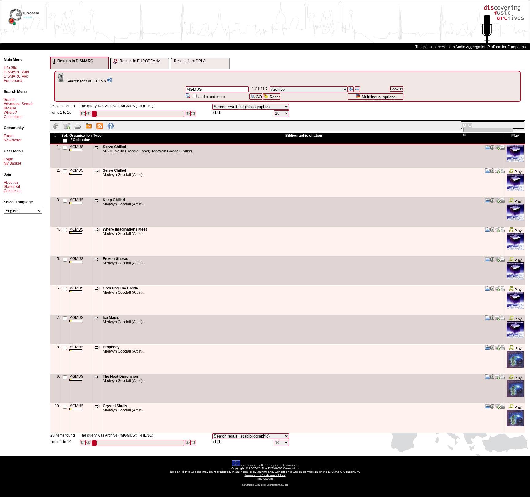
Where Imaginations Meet (125, 229)
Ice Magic (111, 317)
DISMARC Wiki (16, 72)
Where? (10, 112)
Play (517, 172)
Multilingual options (378, 97)
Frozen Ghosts (115, 259)
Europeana (13, 80)
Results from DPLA (189, 61)
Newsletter (12, 140)
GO (258, 97)
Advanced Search (18, 104)
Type (97, 135)
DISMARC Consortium (283, 468)
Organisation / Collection (80, 137)
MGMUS (76, 147)
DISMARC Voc (16, 76)
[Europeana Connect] (23, 25)
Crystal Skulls (115, 406)
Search (10, 99)
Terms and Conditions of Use (265, 475)
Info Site (10, 68)
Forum (9, 136)
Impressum (265, 478)
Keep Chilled (114, 200)
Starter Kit (12, 187)
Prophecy (111, 347)
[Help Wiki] (109, 81)
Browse (10, 108)
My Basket (12, 163)
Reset (274, 97)
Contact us (12, 191)
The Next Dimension (120, 376)
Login (8, 159)
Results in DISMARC (74, 61)
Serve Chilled (114, 147)
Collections (13, 117)
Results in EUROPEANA (139, 61)
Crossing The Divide (120, 288)
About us (11, 182)
